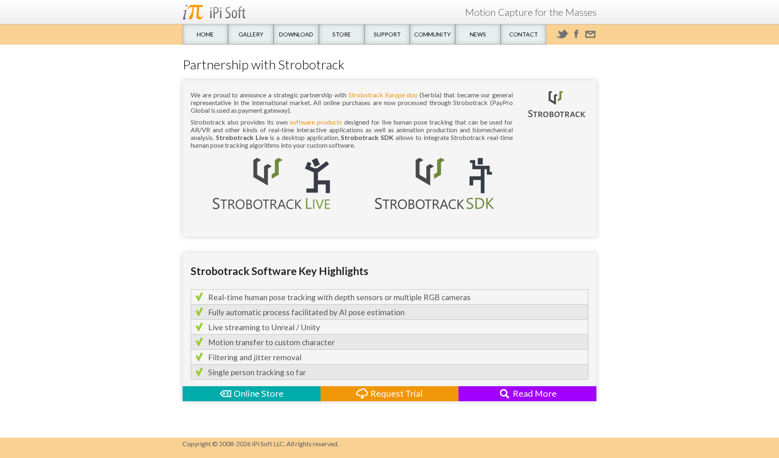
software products (316, 122)
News (478, 34)
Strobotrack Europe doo (383, 95)
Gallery (251, 34)
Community (432, 34)
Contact (523, 34)
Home (205, 34)
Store (341, 34)
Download (296, 34)
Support (387, 34)
